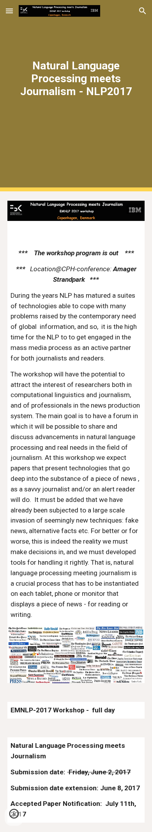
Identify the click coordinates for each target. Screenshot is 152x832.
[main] (76, 95)
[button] (9, 10)
